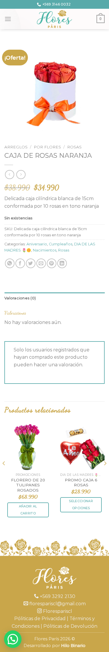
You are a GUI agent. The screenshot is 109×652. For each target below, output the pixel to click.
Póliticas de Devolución (70, 626)
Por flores (47, 147)
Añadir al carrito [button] (28, 509)
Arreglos (16, 147)
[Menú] (7, 19)
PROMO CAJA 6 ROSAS (81, 483)
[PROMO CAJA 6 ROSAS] (81, 446)
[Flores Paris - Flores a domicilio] (54, 19)
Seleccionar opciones (81, 504)
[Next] (105, 475)
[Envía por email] (41, 263)
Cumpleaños (60, 244)
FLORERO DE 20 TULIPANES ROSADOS (28, 485)
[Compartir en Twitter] (30, 263)
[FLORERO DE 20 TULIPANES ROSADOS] (28, 446)
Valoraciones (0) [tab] (20, 298)
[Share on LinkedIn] (62, 263)
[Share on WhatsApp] (10, 263)
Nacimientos (44, 250)
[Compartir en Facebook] (20, 263)
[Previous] (4, 475)
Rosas (74, 147)
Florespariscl (57, 611)
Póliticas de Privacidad (40, 618)
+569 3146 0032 (56, 4)
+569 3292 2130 (57, 596)
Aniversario (36, 244)
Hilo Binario (73, 645)
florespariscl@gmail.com (57, 603)
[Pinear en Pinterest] (51, 263)
